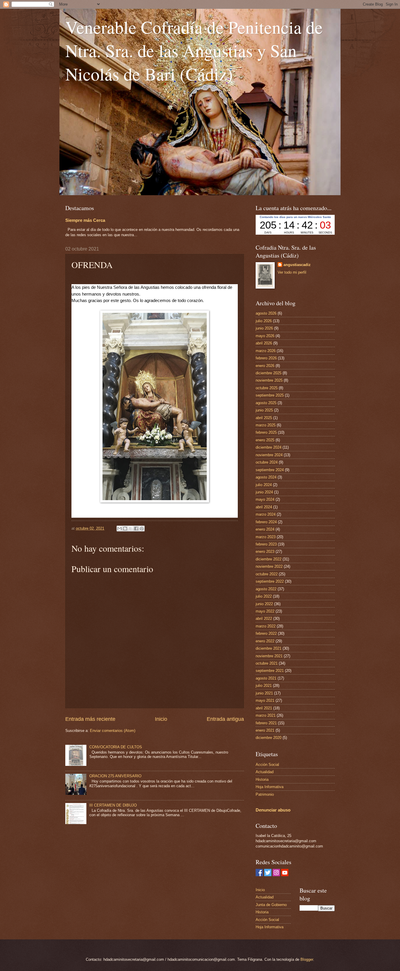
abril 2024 (264, 507)
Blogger (306, 959)
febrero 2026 (266, 358)
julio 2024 (264, 485)
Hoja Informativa (269, 787)
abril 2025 (264, 418)
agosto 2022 (266, 589)
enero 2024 (265, 529)
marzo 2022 (266, 626)
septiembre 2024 (270, 470)
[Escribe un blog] (125, 528)
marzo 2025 (266, 425)
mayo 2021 (265, 700)
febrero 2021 (266, 723)
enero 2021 (265, 730)
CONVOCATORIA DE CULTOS (115, 747)
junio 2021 (264, 693)
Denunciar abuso (273, 809)
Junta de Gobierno (271, 905)
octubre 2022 (267, 574)
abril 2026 (264, 343)
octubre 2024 (267, 462)
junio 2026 (264, 328)
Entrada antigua (225, 719)
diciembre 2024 (268, 447)
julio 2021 (264, 685)
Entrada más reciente (90, 719)
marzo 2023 (266, 537)
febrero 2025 (266, 432)
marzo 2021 (266, 715)
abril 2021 (264, 708)
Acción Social (267, 764)
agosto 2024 (266, 477)
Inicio (161, 719)
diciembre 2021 (268, 648)
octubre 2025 (267, 388)
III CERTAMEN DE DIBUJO (113, 805)
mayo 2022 (265, 611)
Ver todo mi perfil (292, 272)
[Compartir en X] (131, 528)
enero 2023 (265, 551)
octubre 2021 (267, 663)
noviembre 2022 (269, 566)
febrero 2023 (266, 544)
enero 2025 (265, 440)
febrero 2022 (266, 633)
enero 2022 (265, 641)
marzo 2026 (266, 351)
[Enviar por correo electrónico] (119, 528)
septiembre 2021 (270, 670)
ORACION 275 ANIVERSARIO (115, 776)
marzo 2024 (266, 514)
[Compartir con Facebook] (136, 528)
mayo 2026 (265, 336)
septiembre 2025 (270, 395)
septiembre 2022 (270, 581)
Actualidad (264, 772)
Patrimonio (265, 794)
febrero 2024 (266, 522)
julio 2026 (264, 321)
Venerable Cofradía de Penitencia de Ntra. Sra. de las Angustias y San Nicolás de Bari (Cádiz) (194, 50)
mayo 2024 (265, 499)
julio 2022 (264, 596)
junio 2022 (264, 604)
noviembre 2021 (269, 656)
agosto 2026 (266, 313)
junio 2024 (264, 492)
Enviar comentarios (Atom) (112, 730)
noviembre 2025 (269, 380)
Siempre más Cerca (85, 220)
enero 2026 (265, 365)
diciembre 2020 (268, 737)
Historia (262, 779)
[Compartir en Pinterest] (142, 528)
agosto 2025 (266, 403)
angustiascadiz (297, 265)
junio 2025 (264, 410)
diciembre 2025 (268, 373)
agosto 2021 (266, 678)
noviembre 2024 (269, 455)
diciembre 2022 (268, 559)
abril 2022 (264, 618)
